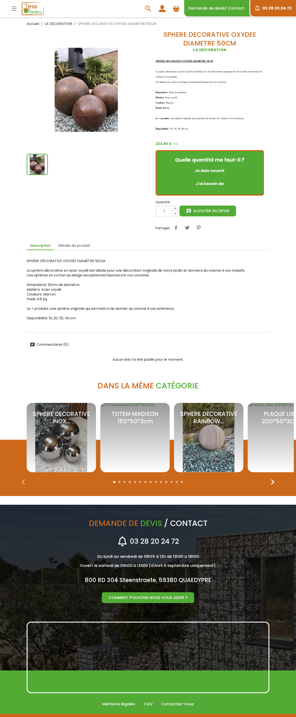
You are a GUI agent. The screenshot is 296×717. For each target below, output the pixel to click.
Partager (176, 227)
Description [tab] (40, 245)
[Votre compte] (161, 8)
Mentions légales (118, 704)
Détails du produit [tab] (74, 245)
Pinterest (198, 227)
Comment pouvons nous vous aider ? (148, 597)
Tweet (187, 227)
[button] (114, 482)
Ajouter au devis (207, 210)
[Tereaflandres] (33, 8)
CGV (148, 704)
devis (216, 8)
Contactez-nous (177, 704)
